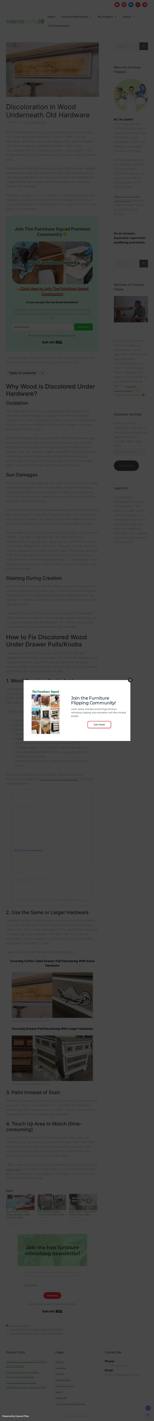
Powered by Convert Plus (15, 1416)
